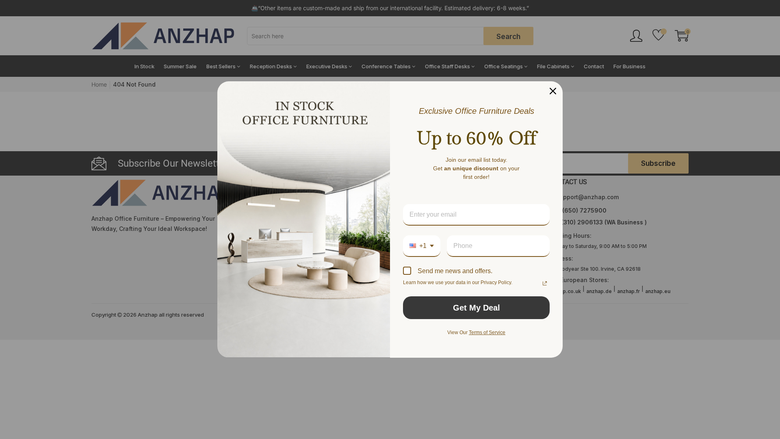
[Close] (553, 91)
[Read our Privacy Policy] (545, 283)
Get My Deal (476, 307)
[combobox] (421, 246)
